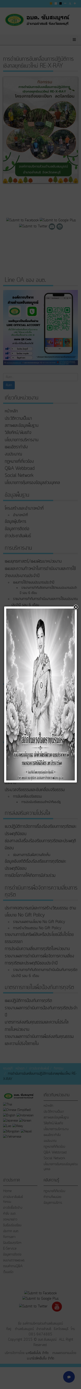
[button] (76, 607)
